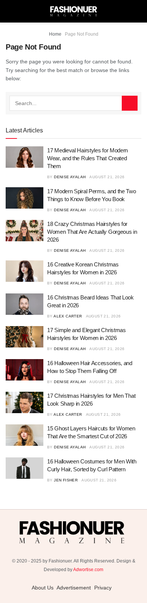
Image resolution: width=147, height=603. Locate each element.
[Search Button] (130, 103)
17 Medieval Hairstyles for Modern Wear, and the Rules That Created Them (87, 158)
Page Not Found (81, 34)
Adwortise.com (88, 569)
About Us (43, 588)
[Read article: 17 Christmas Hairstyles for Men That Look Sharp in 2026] (24, 402)
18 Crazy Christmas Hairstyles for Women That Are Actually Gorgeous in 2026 (92, 232)
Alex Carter (68, 316)
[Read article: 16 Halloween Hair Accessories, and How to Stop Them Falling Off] (24, 369)
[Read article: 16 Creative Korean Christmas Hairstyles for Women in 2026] (24, 271)
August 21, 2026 (106, 177)
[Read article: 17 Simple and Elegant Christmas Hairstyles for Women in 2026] (24, 336)
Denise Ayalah (70, 177)
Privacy (103, 588)
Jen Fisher (66, 480)
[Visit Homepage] (73, 11)
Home (55, 34)
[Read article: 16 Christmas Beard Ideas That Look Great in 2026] (24, 304)
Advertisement (74, 588)
